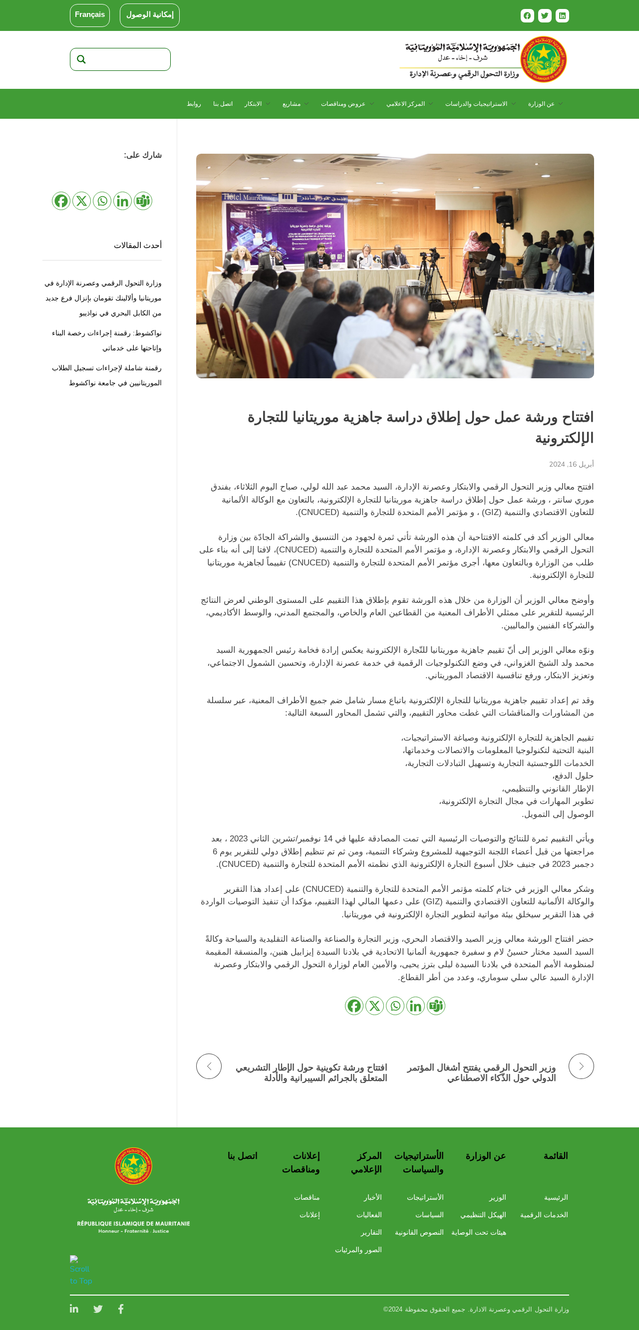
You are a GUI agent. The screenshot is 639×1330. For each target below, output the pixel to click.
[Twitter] (545, 15)
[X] (374, 1006)
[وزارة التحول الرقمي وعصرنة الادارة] (133, 1166)
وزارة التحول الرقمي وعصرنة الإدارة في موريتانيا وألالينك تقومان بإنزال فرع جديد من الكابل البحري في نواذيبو (103, 298)
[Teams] (436, 1006)
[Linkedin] (562, 15)
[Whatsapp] (395, 1006)
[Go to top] (82, 1271)
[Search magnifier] (81, 59)
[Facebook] (527, 15)
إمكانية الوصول (150, 14)
